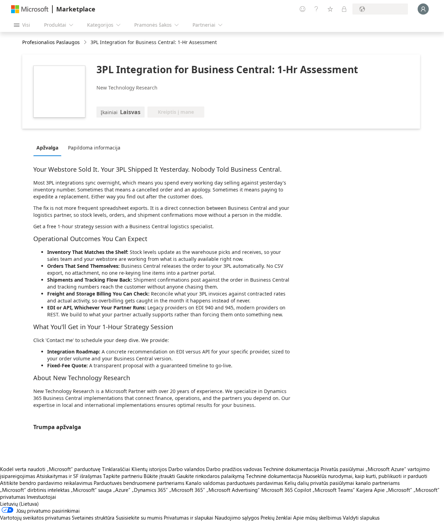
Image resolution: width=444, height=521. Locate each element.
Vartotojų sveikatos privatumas (35, 517)
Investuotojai (41, 496)
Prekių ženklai (276, 517)
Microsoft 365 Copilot (286, 489)
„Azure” (121, 489)
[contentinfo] (85, 42)
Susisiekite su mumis (139, 517)
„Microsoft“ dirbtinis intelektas (34, 489)
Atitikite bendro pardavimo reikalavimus (46, 482)
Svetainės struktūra (93, 517)
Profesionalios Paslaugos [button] (51, 42)
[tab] (49, 147)
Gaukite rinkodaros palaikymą (211, 475)
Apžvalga (47, 147)
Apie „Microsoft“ (393, 489)
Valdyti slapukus (361, 517)
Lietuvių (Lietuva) (19, 503)
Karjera (364, 489)
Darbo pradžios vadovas (234, 469)
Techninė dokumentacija (291, 469)
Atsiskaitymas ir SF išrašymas (69, 475)
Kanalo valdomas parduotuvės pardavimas (234, 482)
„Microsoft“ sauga (91, 489)
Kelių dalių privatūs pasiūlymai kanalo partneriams (342, 482)
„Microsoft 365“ (187, 489)
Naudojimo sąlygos (237, 517)
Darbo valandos (186, 469)
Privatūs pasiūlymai (342, 469)
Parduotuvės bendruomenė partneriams (139, 482)
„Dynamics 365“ (150, 489)
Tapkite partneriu (122, 475)
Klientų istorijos (149, 469)
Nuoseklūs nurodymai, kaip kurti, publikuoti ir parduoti (365, 475)
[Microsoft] (30, 9)
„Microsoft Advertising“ (233, 489)
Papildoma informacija (94, 147)
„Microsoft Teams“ (334, 489)
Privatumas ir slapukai (188, 517)
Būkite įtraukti (159, 475)
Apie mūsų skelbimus (317, 517)
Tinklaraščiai (116, 469)
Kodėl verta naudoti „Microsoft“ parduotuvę (50, 469)
